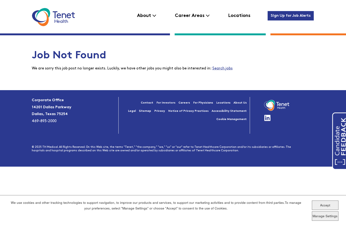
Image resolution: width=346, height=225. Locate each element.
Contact (147, 102)
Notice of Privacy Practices (188, 111)
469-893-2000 (44, 121)
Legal (132, 111)
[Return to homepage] (53, 17)
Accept (325, 205)
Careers (184, 102)
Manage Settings (325, 215)
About (144, 15)
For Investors (166, 102)
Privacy (159, 111)
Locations (239, 15)
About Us (240, 102)
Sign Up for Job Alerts (291, 16)
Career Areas (190, 15)
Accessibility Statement (229, 111)
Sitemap (145, 111)
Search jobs (222, 68)
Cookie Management (231, 119)
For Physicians (203, 102)
